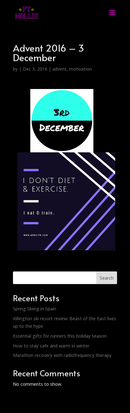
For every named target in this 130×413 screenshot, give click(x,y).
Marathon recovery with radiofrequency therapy (62, 355)
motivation (80, 69)
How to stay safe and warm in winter (51, 346)
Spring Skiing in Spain (34, 309)
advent (59, 69)
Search (107, 278)
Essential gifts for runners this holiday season (60, 336)
